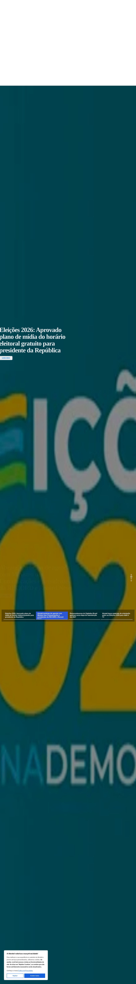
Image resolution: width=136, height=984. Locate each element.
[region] (26, 965)
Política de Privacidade (25, 970)
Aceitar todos (34, 976)
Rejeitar (15, 976)
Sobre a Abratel (45, 49)
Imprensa (58, 49)
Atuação (69, 49)
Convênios (81, 49)
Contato (90, 49)
